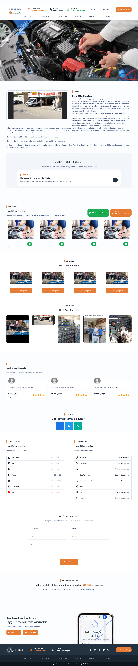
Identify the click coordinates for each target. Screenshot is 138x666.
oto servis (66, 589)
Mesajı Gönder (69, 562)
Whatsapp (78, 9)
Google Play (32, 632)
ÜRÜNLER (92, 17)
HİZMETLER (63, 17)
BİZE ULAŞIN (109, 17)
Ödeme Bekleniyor (122, 463)
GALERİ (78, 17)
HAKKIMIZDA (46, 17)
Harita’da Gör (58, 9)
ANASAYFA (28, 17)
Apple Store (15, 632)
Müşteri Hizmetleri (39, 9)
